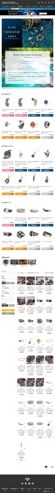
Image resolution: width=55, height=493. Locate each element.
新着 (22, 272)
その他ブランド (49, 6)
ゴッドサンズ (27, 6)
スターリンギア (12, 6)
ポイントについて (29, 489)
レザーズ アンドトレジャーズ (20, 6)
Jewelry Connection (8, 2)
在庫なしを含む (11, 305)
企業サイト (40, 489)
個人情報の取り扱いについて (14, 489)
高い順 (32, 272)
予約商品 (8, 283)
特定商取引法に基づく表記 (5, 489)
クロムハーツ (42, 6)
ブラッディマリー (5, 6)
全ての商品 (3, 283)
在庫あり (4, 305)
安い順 (29, 272)
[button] (46, 467)
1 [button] (48, 466)
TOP (1, 16)
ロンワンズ (35, 6)
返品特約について (22, 489)
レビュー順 (37, 272)
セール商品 (12, 283)
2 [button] (50, 466)
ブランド (4, 16)
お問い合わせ (35, 489)
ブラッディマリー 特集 (19, 16)
